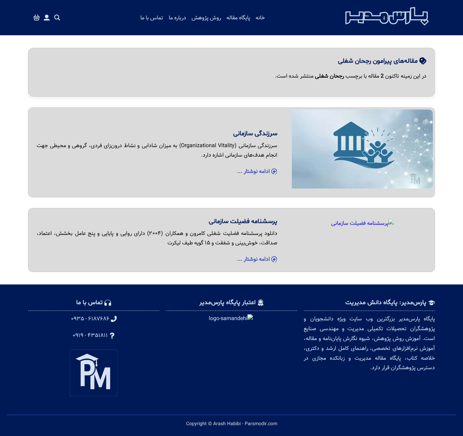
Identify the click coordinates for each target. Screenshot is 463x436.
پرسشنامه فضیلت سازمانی (243, 221)
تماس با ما (151, 18)
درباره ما (177, 18)
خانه (260, 18)
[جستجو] (57, 18)
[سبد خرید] (37, 18)
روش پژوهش (206, 18)
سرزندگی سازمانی (255, 133)
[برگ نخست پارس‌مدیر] (387, 27)
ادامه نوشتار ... (254, 171)
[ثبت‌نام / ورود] (47, 18)
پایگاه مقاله (238, 18)
